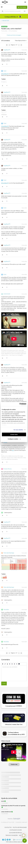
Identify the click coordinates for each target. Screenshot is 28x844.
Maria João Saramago (9, 552)
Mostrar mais (14, 764)
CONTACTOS (8, 827)
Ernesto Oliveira (7, 468)
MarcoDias (6, 609)
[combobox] (14, 11)
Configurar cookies (13, 439)
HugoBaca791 (7, 49)
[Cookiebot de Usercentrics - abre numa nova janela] (19, 404)
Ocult (5, 70)
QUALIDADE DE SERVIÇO (15, 832)
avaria (2, 801)
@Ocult (5, 442)
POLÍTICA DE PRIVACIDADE (20, 827)
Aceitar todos (14, 434)
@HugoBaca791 (5, 73)
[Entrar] (2, 11)
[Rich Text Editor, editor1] (14, 673)
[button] (2, 7)
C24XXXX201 (7, 294)
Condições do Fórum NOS (7, 822)
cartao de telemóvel (6, 811)
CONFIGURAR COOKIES (15, 830)
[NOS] (5, 2)
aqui (13, 450)
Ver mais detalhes (18, 429)
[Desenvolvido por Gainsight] (14, 819)
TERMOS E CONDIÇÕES (12, 835)
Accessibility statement (21, 822)
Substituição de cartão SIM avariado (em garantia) (13, 805)
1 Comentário (4, 803)
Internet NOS (5, 20)
